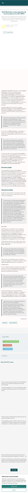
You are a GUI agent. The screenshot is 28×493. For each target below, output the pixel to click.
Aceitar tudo (14, 486)
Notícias (5, 322)
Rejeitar (14, 490)
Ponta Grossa (13, 322)
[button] (2, 338)
